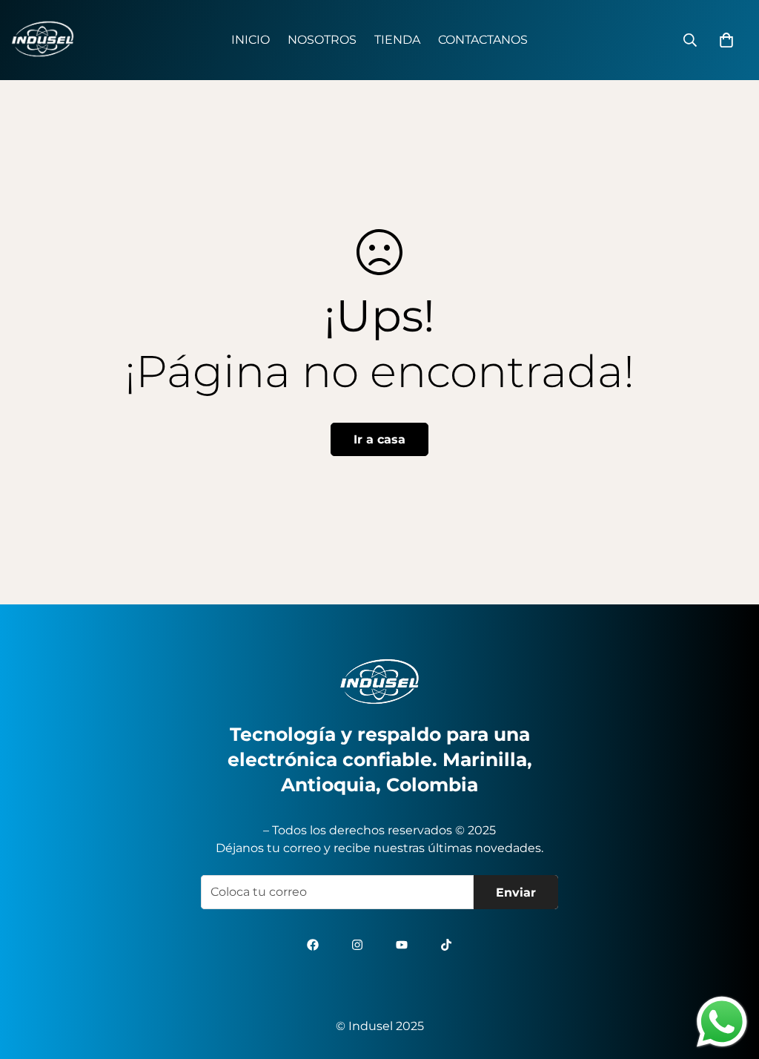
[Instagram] (357, 945)
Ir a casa (379, 439)
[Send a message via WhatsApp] (722, 1022)
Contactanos (483, 40)
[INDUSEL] (42, 40)
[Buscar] (690, 40)
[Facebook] (313, 945)
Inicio (250, 40)
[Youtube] (402, 945)
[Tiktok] (446, 945)
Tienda (397, 40)
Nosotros (322, 40)
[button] (726, 40)
